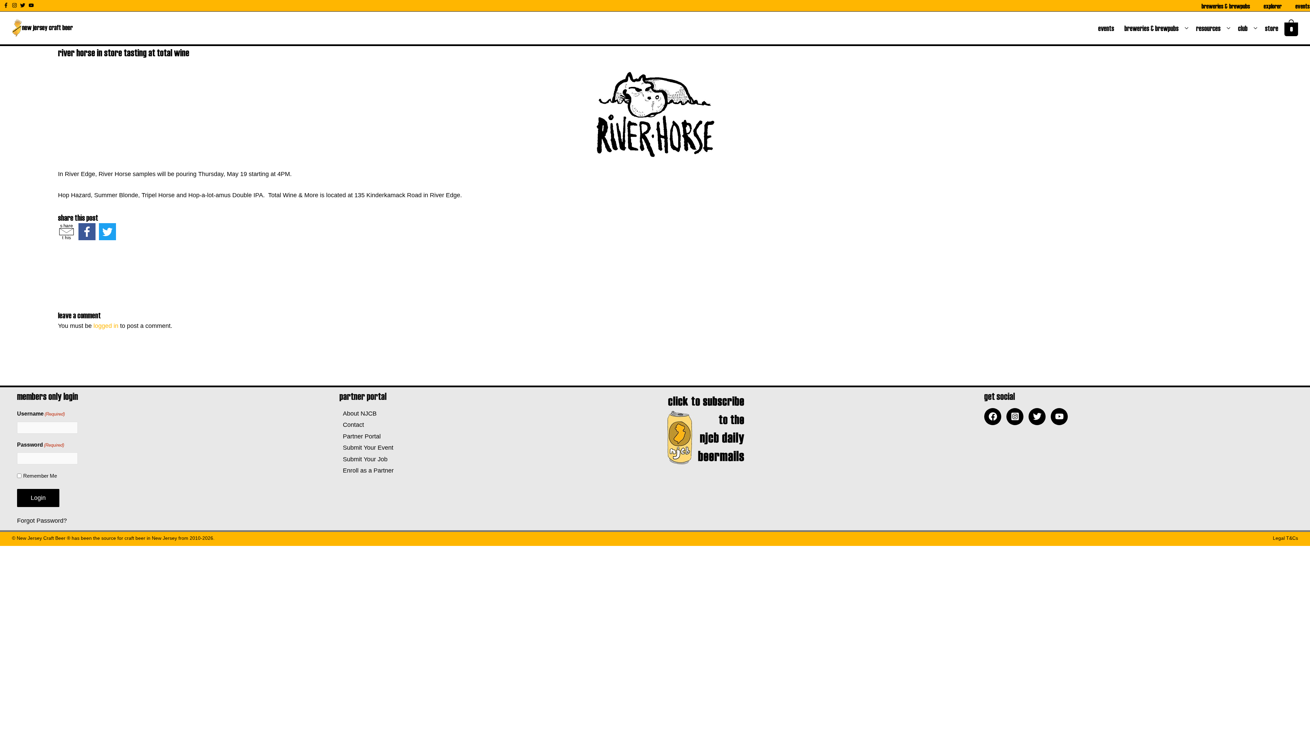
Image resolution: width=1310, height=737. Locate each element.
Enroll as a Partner (366, 470)
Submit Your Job (363, 459)
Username (41, 414)
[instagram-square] (1016, 416)
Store (1273, 28)
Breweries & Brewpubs (1226, 6)
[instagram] (15, 5)
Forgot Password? (42, 520)
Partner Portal (360, 436)
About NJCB (358, 413)
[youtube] (32, 5)
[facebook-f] (6, 5)
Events (1302, 6)
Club (1244, 28)
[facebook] (994, 416)
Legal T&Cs (1285, 538)
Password (40, 445)
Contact (351, 424)
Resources (1209, 28)
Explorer (1273, 6)
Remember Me (40, 476)
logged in (105, 325)
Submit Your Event (366, 447)
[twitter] (23, 5)
